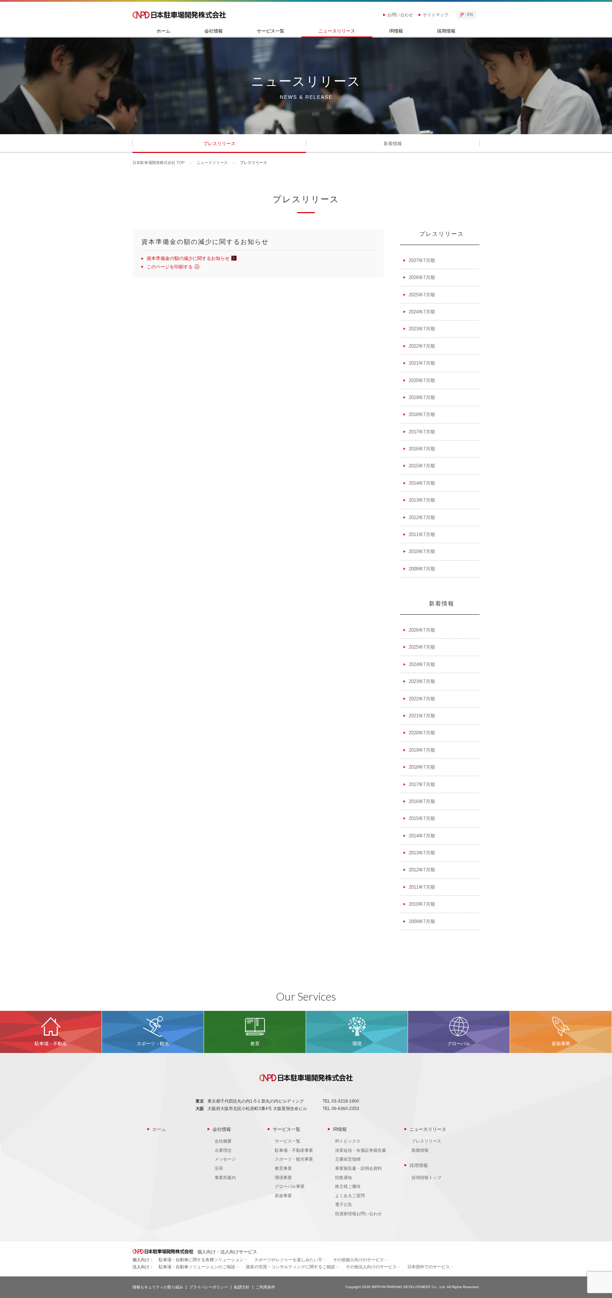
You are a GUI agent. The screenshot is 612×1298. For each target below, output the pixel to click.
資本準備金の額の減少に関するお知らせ (188, 258)
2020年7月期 (422, 380)
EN (470, 15)
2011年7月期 (422, 534)
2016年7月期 (422, 448)
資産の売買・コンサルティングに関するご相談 (290, 1266)
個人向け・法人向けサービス (226, 1251)
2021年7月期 (422, 363)
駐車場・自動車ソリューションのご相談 (197, 1266)
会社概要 (223, 1141)
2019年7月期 (422, 397)
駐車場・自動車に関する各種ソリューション (201, 1259)
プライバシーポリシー (208, 1287)
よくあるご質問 (350, 1195)
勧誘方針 (242, 1287)
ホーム (163, 31)
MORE (51, 1032)
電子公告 (343, 1204)
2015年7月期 (422, 465)
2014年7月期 (422, 483)
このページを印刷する (170, 266)
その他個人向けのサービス (358, 1259)
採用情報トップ (426, 1177)
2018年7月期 (422, 414)
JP (462, 15)
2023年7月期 (422, 328)
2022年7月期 (422, 346)
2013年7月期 (422, 500)
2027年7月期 (422, 260)
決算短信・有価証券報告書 (360, 1150)
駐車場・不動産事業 (294, 1150)
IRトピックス (348, 1141)
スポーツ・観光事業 (294, 1159)
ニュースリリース (336, 31)
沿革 (219, 1168)
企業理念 (223, 1150)
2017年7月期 (422, 431)
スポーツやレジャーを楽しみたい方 (288, 1259)
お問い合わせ (400, 14)
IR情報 (396, 31)
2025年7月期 (422, 294)
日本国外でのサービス (428, 1266)
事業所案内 (225, 1177)
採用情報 (446, 31)
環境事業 (283, 1177)
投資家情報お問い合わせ (358, 1213)
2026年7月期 (422, 277)
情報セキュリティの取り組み (157, 1287)
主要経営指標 (348, 1159)
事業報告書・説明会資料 (358, 1168)
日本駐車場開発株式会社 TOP (158, 162)
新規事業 (283, 1195)
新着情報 (393, 143)
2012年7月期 (422, 517)
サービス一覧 (270, 31)
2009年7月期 (422, 568)
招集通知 (343, 1177)
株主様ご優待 (348, 1186)
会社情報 (213, 31)
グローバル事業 (290, 1186)
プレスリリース (219, 143)
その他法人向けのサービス (371, 1266)
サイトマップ (435, 14)
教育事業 (283, 1168)
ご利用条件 (265, 1287)
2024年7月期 (422, 311)
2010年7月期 (422, 551)
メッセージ (225, 1159)
